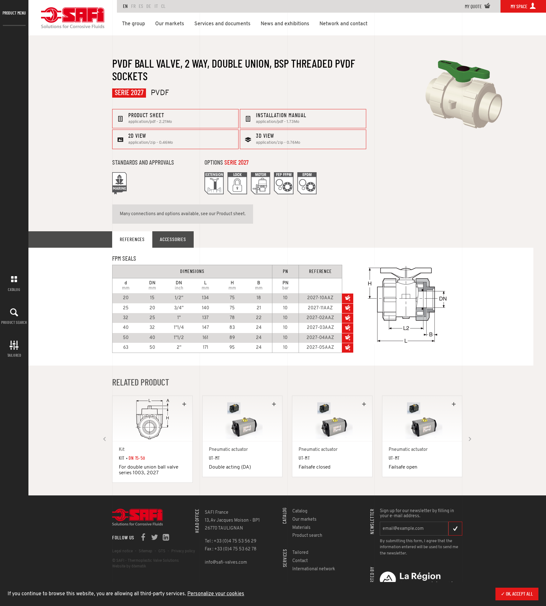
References (132, 239)
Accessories (173, 239)
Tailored (14, 355)
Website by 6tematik (129, 566)
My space (519, 6)
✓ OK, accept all (517, 594)
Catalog (14, 290)
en (125, 6)
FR (133, 6)
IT (156, 6)
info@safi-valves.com (226, 562)
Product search (14, 322)
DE (148, 6)
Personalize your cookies (215, 594)
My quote (474, 6)
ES (141, 6)
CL (163, 6)
